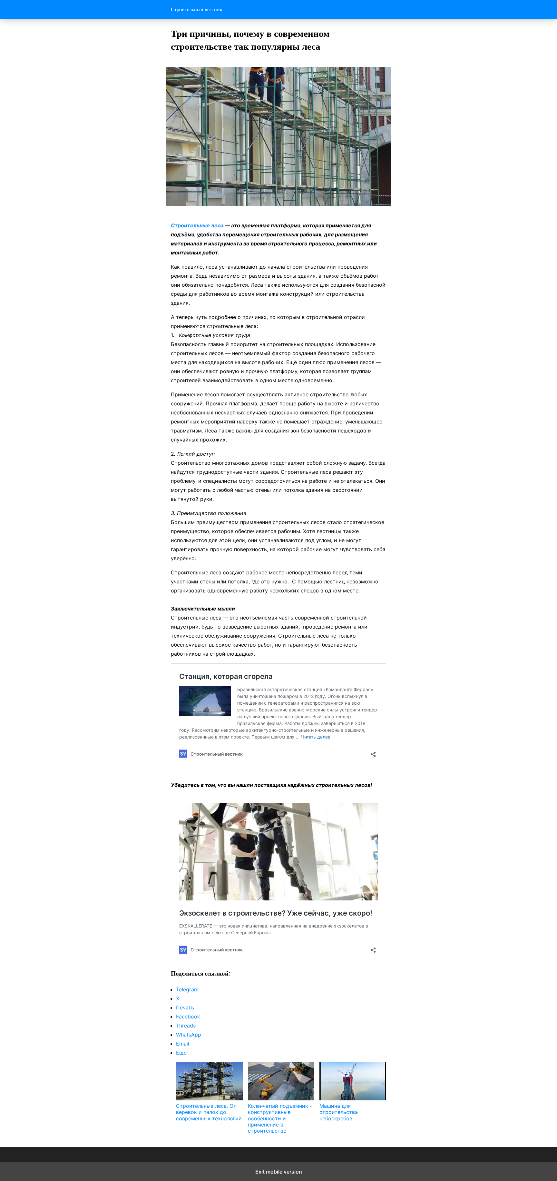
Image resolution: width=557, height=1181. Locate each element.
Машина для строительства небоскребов (338, 1112)
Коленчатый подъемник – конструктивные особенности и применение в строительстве (280, 1118)
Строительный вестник (196, 9)
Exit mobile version (278, 1171)
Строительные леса (198, 225)
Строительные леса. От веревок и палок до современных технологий (209, 1112)
